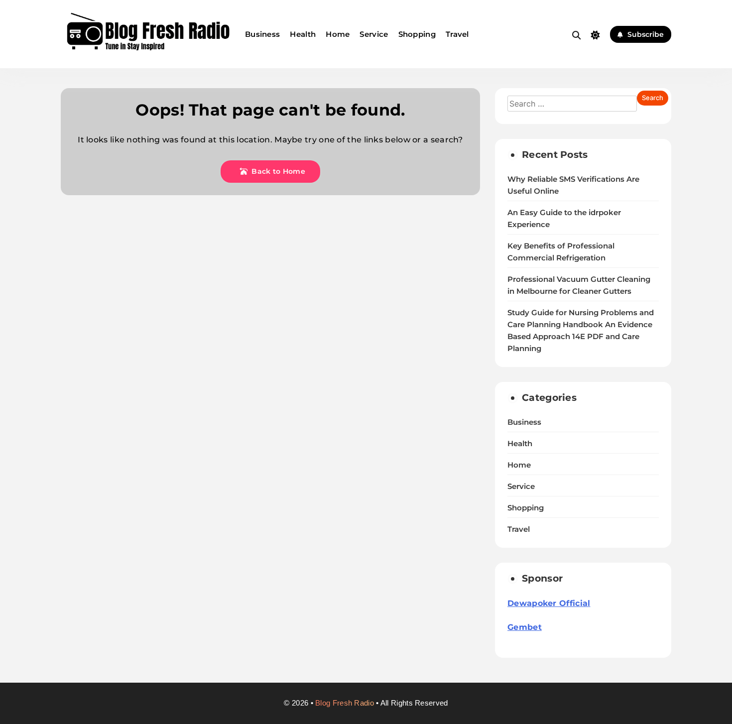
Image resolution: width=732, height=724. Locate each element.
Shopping (417, 34)
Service (374, 34)
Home (338, 34)
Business (262, 34)
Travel (457, 34)
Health (303, 34)
